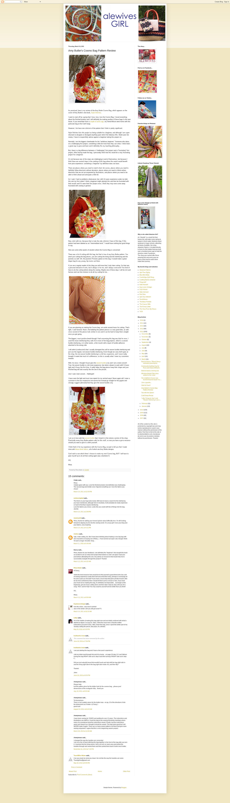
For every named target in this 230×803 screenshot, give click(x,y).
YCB (141, 311)
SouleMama (143, 299)
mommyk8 (77, 518)
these (77, 449)
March (144, 359)
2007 (142, 418)
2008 (142, 415)
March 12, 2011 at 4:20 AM (82, 561)
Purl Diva (143, 294)
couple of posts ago (97, 121)
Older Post (126, 771)
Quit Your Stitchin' (145, 297)
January (144, 406)
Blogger (123, 787)
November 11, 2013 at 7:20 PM (84, 749)
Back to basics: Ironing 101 (150, 371)
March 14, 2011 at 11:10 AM (83, 611)
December (145, 334)
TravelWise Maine (80, 755)
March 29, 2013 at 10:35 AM (83, 731)
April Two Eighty (145, 272)
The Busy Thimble (145, 302)
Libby (75, 618)
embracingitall (78, 498)
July (143, 348)
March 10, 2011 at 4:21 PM (82, 527)
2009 (142, 412)
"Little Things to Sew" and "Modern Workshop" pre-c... (151, 399)
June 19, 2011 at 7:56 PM (82, 641)
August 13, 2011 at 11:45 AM (83, 709)
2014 (142, 323)
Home (100, 771)
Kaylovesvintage (79, 604)
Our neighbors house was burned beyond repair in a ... (151, 379)
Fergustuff (143, 282)
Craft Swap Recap (147, 395)
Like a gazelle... (146, 382)
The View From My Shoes (148, 309)
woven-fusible (101, 363)
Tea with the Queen (147, 392)
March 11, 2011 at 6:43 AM (82, 543)
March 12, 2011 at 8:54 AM (82, 597)
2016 (142, 320)
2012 (142, 329)
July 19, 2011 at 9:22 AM (81, 691)
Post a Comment (76, 767)
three (81, 449)
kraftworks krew (79, 636)
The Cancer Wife (145, 304)
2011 (142, 331)
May (143, 353)
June (143, 351)
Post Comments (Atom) (84, 775)
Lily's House (143, 289)
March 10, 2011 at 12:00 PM (83, 492)
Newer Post (72, 771)
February (145, 403)
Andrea (76, 534)
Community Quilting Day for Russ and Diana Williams (150, 367)
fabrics (86, 449)
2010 (142, 410)
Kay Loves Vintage (146, 287)
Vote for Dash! (145, 385)
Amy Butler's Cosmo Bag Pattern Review (149, 389)
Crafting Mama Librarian (147, 280)
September (145, 342)
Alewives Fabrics (145, 270)
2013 (142, 326)
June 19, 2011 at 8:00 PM (82, 675)
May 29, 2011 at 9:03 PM (82, 629)
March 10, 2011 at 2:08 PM (82, 512)
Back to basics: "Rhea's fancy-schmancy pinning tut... (151, 362)
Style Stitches (96, 113)
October (144, 339)
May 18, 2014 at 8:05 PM (82, 763)
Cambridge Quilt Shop (147, 277)
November (145, 337)
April (143, 356)
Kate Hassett (144, 284)
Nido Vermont (144, 292)
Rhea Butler (78, 568)
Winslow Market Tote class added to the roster (149, 374)
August (144, 345)
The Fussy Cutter (145, 306)
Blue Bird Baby (144, 275)
